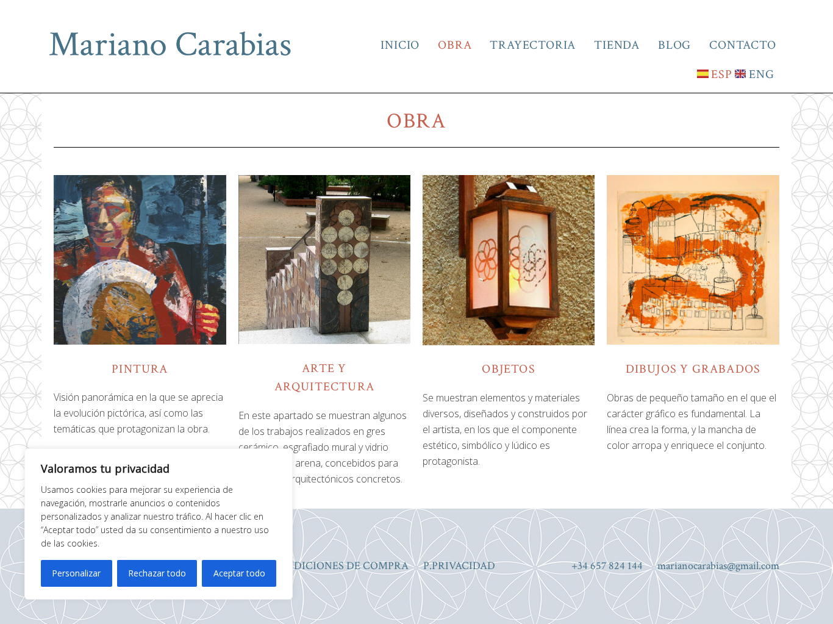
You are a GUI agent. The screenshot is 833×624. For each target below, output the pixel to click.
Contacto (742, 45)
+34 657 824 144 (607, 566)
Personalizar (76, 573)
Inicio (400, 45)
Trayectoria (533, 45)
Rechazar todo (157, 573)
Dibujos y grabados (693, 369)
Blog (674, 45)
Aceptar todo (239, 573)
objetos (508, 369)
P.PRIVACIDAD (459, 566)
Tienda (617, 45)
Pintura (140, 369)
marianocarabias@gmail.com (718, 566)
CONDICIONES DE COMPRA (340, 566)
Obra (454, 45)
